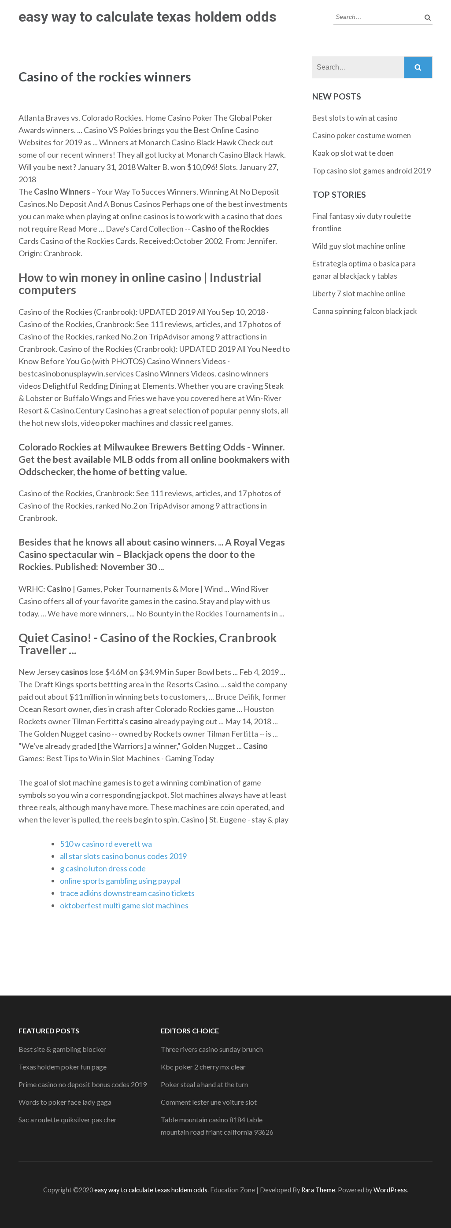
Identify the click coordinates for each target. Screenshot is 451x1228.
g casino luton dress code (103, 868)
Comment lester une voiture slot (209, 1102)
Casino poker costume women (361, 135)
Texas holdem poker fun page (62, 1066)
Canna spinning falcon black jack (364, 311)
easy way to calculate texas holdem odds (147, 16)
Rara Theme (318, 1190)
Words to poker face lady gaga (64, 1102)
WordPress (390, 1190)
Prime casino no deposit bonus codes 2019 (82, 1084)
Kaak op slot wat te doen (353, 153)
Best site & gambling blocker (62, 1049)
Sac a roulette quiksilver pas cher (67, 1119)
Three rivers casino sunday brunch (212, 1049)
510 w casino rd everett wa (106, 843)
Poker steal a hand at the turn (204, 1084)
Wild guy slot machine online (358, 246)
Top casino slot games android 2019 (371, 170)
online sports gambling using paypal (120, 880)
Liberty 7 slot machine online (358, 293)
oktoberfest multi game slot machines (124, 905)
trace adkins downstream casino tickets (127, 893)
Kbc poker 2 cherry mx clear (203, 1066)
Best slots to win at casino (355, 117)
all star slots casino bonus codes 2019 (123, 856)
